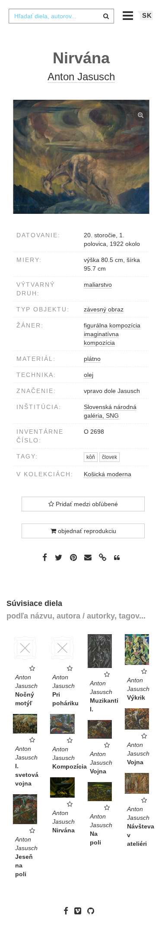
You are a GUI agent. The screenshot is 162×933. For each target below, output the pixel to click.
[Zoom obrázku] (81, 157)
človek (109, 457)
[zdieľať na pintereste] (73, 557)
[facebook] (68, 910)
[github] (92, 910)
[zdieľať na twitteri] (58, 557)
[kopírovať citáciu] (117, 557)
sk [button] (147, 15)
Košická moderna (107, 474)
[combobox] (61, 16)
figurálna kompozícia (112, 325)
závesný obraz (104, 309)
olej (88, 374)
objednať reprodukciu (86, 530)
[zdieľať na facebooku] (44, 557)
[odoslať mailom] (88, 557)
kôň (90, 457)
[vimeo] (80, 910)
